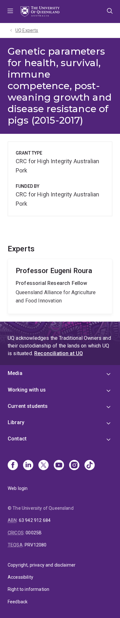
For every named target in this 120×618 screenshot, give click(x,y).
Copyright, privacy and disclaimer (42, 565)
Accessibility (20, 577)
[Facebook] (13, 465)
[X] (43, 465)
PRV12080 (35, 544)
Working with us (27, 390)
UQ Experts (26, 30)
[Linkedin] (28, 465)
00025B (34, 532)
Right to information (28, 589)
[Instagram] (74, 465)
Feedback (18, 601)
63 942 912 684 (35, 520)
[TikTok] (89, 465)
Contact (17, 439)
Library (16, 422)
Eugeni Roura (60, 286)
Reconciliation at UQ (58, 353)
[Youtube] (59, 465)
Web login (18, 488)
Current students (28, 406)
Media (15, 373)
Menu (10, 11)
